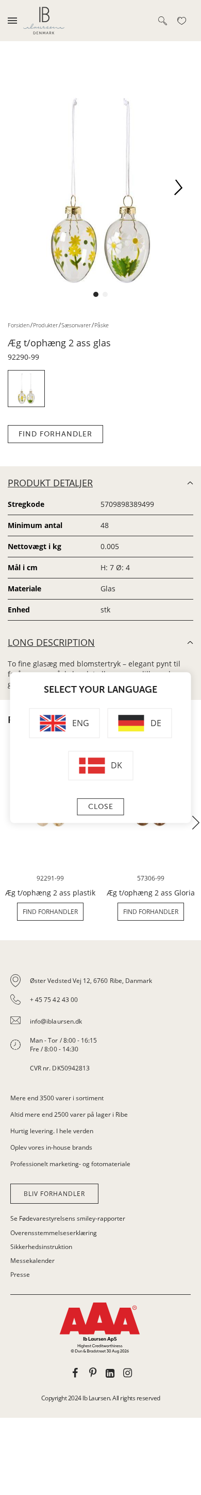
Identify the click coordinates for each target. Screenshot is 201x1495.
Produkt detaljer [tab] (50, 483)
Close (100, 807)
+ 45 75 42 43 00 (54, 999)
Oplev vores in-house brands (51, 1147)
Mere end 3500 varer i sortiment (57, 1098)
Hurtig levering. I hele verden (51, 1131)
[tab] (100, 1024)
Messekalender (32, 1260)
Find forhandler (55, 434)
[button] (182, 190)
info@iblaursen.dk (56, 1021)
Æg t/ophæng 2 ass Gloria (151, 893)
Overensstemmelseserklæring (53, 1232)
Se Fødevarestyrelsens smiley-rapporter (67, 1218)
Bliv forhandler (54, 1193)
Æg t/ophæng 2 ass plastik (50, 893)
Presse (20, 1274)
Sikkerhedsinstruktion (41, 1246)
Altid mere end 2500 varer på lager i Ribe (69, 1114)
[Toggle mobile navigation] (12, 20)
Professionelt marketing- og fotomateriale (70, 1163)
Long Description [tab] (51, 642)
